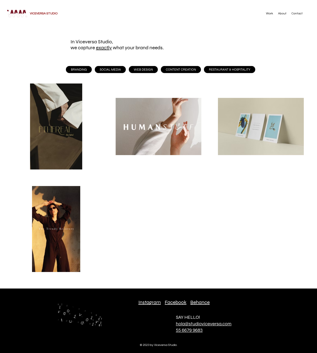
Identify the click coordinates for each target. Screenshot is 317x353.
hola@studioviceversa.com (203, 323)
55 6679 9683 (189, 330)
